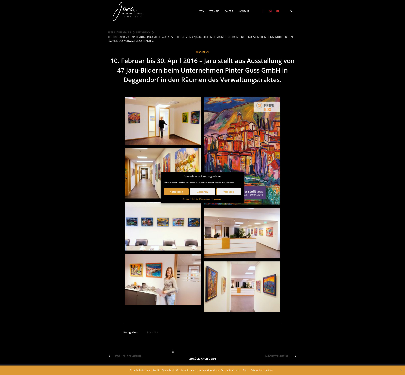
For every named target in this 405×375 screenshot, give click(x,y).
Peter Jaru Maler (119, 32)
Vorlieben (228, 191)
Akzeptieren (176, 191)
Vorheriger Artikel (129, 356)
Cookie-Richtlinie (190, 199)
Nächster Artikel (277, 356)
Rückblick (143, 32)
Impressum (217, 199)
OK (244, 370)
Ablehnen (202, 191)
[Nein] (401, 370)
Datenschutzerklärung (262, 370)
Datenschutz (204, 199)
